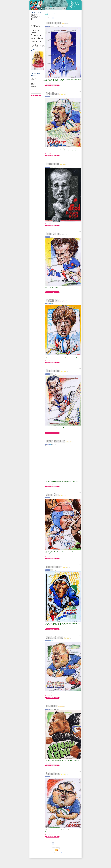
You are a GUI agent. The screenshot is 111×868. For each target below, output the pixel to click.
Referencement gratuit (45, 852)
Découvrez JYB (72, 5)
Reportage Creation (72, 3)
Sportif (58, 26)
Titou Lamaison (53, 371)
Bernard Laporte (53, 23)
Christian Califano (54, 637)
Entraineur (62, 26)
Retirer (38, 95)
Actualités (71, 1)
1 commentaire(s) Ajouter (52, 225)
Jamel (32, 18)
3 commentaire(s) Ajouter (52, 765)
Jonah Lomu (51, 706)
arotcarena (49, 852)
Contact (70, 7)
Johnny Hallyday (34, 14)
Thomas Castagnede (55, 441)
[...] (31, 19)
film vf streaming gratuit (53, 852)
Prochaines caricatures (73, 2)
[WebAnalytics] (40, 852)
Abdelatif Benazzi (54, 567)
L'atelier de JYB (72, 6)
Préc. (48, 17)
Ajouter (33, 95)
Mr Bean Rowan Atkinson (35, 16)
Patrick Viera (33, 83)
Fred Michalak (52, 164)
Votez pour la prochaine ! (74, 4)
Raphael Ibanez (53, 774)
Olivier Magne (52, 94)
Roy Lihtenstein (33, 78)
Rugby (54, 26)
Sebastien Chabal (34, 17)
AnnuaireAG (71, 852)
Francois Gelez (52, 300)
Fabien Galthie (52, 234)
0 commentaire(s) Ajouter (52, 155)
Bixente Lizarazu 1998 (34, 88)
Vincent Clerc (52, 495)
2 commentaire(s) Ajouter (52, 85)
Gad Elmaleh (33, 15)
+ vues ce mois (36, 12)
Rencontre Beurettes (58, 852)
